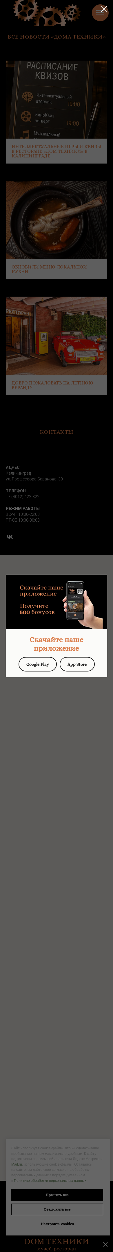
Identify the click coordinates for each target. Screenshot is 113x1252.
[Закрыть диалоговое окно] (104, 9)
